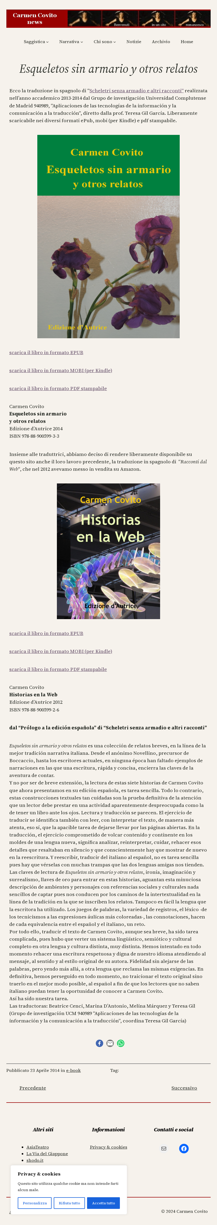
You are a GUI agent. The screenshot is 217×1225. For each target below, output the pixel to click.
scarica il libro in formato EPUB (46, 352)
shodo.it (34, 1160)
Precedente (32, 1088)
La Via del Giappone (47, 1154)
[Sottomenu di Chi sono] (114, 41)
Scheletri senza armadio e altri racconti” (136, 90)
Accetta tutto (103, 1203)
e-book (73, 1070)
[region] (69, 1189)
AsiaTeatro (37, 1147)
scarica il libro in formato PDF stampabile (58, 388)
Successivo (184, 1088)
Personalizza (35, 1203)
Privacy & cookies (108, 1147)
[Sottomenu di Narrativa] (81, 41)
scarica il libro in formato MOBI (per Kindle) (60, 370)
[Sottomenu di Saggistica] (47, 41)
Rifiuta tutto (69, 1203)
